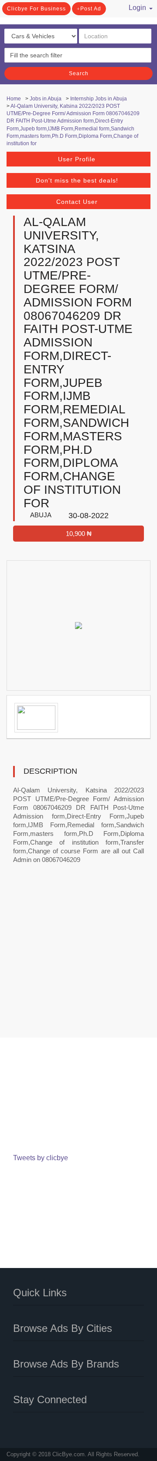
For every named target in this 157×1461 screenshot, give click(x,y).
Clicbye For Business (36, 9)
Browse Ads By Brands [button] (66, 1364)
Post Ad (90, 9)
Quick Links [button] (40, 1292)
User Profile (77, 159)
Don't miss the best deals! (77, 180)
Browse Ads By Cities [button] (62, 1328)
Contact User (77, 201)
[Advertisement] (78, 957)
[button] (138, 6)
